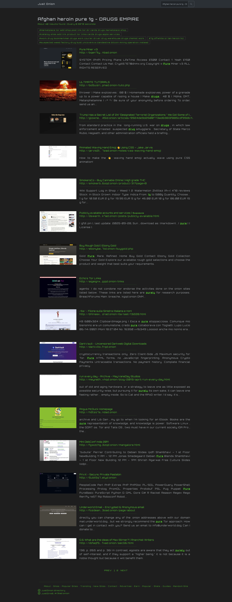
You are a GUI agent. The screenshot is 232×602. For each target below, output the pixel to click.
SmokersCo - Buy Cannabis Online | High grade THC (112, 180)
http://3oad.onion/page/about (127, 510)
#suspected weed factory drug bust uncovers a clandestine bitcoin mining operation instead (93, 42)
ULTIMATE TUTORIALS (95, 82)
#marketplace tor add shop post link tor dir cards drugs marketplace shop (82, 30)
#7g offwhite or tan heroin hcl (166, 38)
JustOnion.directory (53, 590)
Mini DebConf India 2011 (94, 441)
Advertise (126, 586)
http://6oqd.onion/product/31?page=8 (128, 183)
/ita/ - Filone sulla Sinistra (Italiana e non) (106, 311)
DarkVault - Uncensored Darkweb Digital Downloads (113, 343)
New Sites (100, 586)
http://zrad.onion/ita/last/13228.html (126, 314)
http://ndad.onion (126, 412)
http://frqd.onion (126, 347)
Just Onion (46, 3)
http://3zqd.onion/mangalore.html (126, 445)
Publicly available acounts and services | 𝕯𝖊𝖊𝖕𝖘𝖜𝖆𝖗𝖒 (112, 213)
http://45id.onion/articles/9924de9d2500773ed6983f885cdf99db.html (137, 118)
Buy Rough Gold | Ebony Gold (98, 245)
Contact (112, 586)
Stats (157, 586)
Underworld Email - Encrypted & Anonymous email (112, 507)
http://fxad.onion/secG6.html (127, 543)
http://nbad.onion (127, 52)
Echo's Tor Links (90, 278)
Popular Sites (70, 586)
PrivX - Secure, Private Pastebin (100, 474)
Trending (85, 586)
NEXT (124, 570)
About (47, 586)
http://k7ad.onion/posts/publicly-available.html (124, 216)
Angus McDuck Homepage (96, 409)
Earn (137, 586)
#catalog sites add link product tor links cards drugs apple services (79, 34)
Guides (167, 586)
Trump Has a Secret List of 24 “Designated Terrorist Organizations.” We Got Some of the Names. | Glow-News (150, 114)
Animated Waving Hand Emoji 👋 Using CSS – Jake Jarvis (116, 147)
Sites (56, 586)
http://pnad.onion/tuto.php (124, 85)
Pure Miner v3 (89, 49)
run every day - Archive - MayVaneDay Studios (110, 376)
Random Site (180, 586)
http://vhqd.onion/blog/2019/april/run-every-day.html (125, 379)
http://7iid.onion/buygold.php (128, 248)
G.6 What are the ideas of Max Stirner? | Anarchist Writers (117, 540)
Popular (146, 586)
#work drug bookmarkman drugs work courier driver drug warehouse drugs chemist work (91, 38)
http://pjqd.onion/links (126, 281)
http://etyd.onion (126, 477)
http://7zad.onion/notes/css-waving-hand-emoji (126, 150)
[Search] (191, 4)
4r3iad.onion (55, 593)
